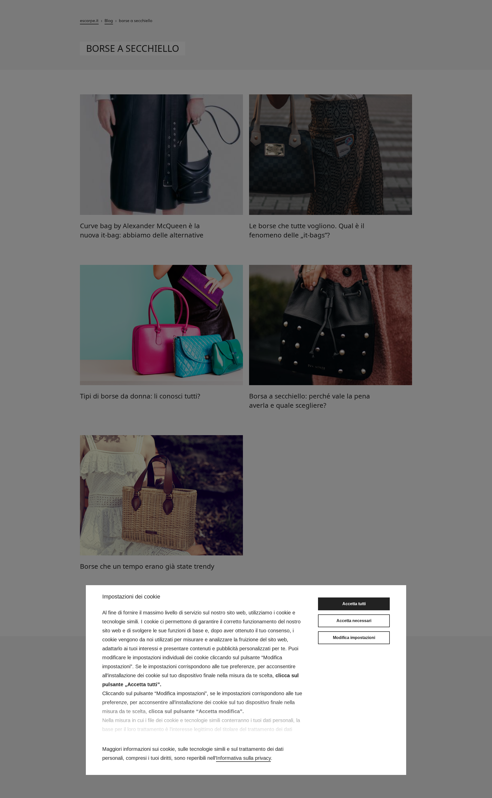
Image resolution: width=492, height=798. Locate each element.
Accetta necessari (353, 621)
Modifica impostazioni (354, 637)
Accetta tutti (354, 604)
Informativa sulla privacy (243, 758)
